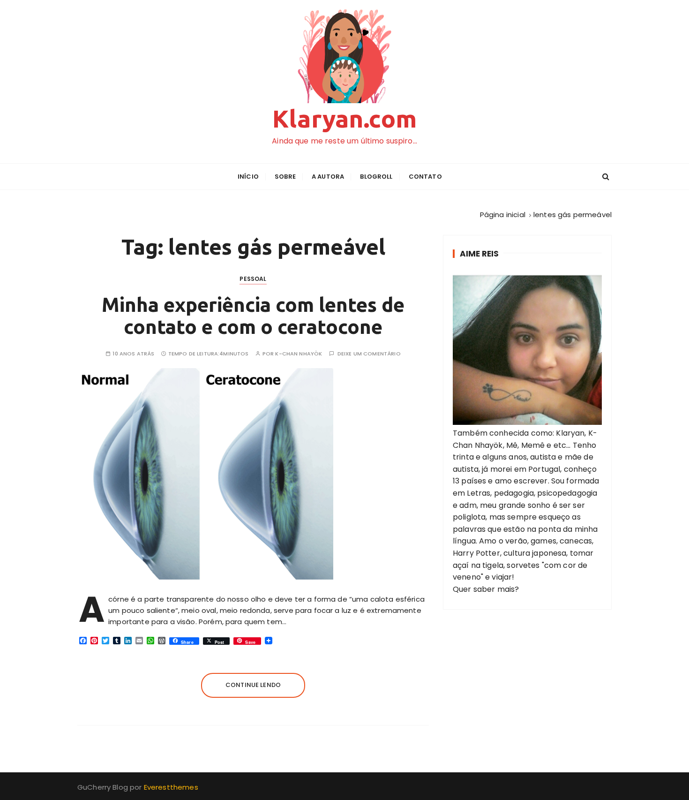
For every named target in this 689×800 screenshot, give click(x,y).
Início (248, 176)
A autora (328, 176)
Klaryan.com (344, 118)
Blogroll (376, 176)
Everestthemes (171, 787)
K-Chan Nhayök (298, 353)
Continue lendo (253, 684)
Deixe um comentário (369, 353)
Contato (425, 176)
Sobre (285, 176)
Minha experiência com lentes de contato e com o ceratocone (253, 315)
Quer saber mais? (486, 589)
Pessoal (253, 279)
